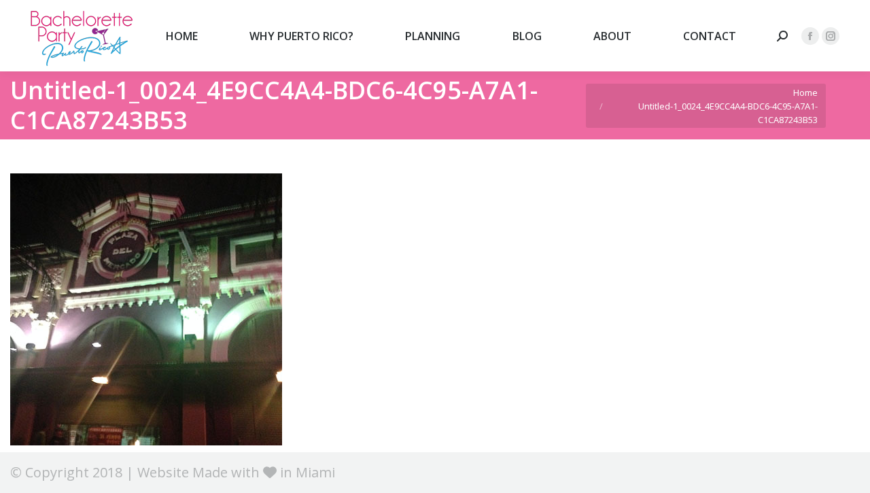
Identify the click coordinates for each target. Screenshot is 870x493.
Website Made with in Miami (236, 472)
